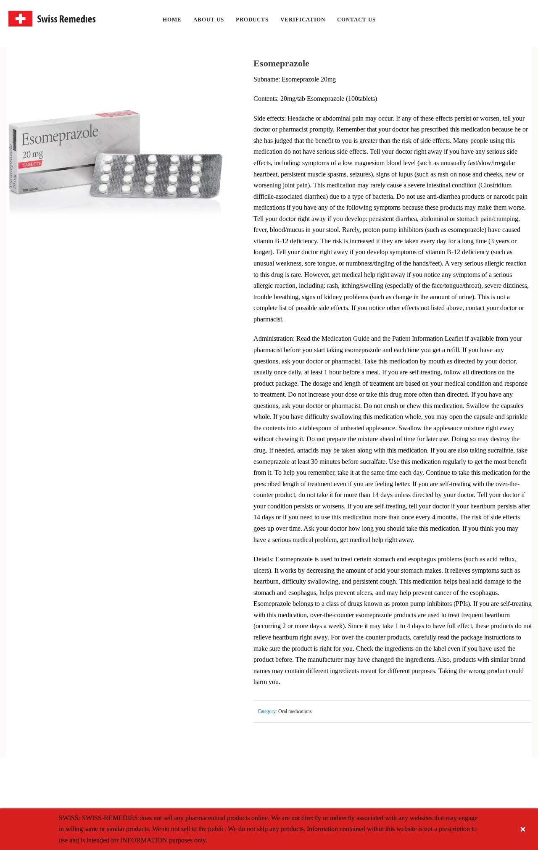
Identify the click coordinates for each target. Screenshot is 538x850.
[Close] (522, 829)
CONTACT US (356, 19)
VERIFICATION (302, 19)
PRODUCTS (252, 19)
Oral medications (295, 711)
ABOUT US (208, 19)
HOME (172, 19)
